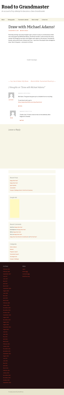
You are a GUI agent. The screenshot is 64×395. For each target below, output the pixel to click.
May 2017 (5, 281)
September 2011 (7, 353)
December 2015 (6, 307)
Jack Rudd (10, 99)
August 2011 (6, 356)
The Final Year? (33, 236)
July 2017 (5, 276)
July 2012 (5, 332)
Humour (12, 249)
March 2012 (5, 341)
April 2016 (5, 298)
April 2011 (5, 365)
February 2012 (6, 344)
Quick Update (13, 185)
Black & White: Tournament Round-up (43, 81)
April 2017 (5, 283)
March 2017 (5, 286)
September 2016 (7, 288)
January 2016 (6, 305)
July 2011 (5, 358)
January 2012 (6, 346)
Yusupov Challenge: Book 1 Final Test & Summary (21, 190)
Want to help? (35, 19)
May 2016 (5, 295)
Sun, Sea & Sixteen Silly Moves (18, 81)
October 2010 (6, 380)
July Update (13, 187)
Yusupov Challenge (14, 259)
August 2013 (6, 324)
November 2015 (6, 310)
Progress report (14, 251)
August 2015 (6, 317)
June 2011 (5, 360)
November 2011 (6, 351)
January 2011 (6, 373)
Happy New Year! (14, 180)
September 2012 (7, 327)
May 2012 (5, 336)
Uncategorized (13, 256)
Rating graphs (11, 19)
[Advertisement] (14, 208)
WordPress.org (26, 276)
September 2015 (7, 315)
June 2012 (5, 334)
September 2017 (7, 274)
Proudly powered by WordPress (15, 392)
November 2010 (6, 377)
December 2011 (6, 348)
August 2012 (6, 329)
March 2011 (5, 368)
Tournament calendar (23, 19)
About (3, 19)
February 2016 (6, 303)
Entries (25, 271)
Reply (21, 106)
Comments (26, 274)
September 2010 (7, 382)
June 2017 (5, 278)
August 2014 (6, 322)
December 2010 (6, 375)
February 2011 (6, 370)
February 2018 (6, 271)
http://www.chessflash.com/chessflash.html (30, 102)
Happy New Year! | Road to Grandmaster (19, 236)
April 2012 (5, 339)
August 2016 (6, 291)
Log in (23, 269)
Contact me (45, 19)
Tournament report (14, 254)
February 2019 (6, 269)
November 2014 (6, 319)
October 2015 (6, 312)
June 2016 (5, 293)
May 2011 (5, 363)
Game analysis (24, 30)
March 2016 (5, 300)
